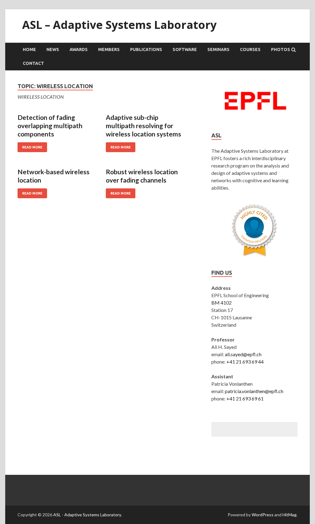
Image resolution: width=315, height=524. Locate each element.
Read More (32, 147)
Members (109, 49)
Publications (146, 49)
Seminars (218, 49)
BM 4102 (221, 302)
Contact (33, 63)
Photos (280, 49)
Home (29, 49)
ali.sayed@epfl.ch (243, 354)
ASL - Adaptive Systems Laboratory (87, 514)
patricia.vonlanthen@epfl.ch (254, 391)
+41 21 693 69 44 (245, 361)
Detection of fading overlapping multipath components (50, 125)
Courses (250, 49)
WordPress (262, 514)
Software (185, 49)
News (52, 49)
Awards (79, 49)
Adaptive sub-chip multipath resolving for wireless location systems (143, 125)
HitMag (289, 514)
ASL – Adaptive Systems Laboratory (119, 24)
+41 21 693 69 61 (245, 398)
